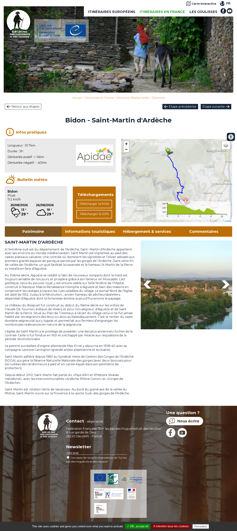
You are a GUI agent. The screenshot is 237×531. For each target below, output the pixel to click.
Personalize (200, 526)
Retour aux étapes (25, 106)
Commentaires (203, 231)
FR (228, 3)
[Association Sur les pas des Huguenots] (18, 36)
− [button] (126, 149)
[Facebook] (223, 12)
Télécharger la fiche (94, 204)
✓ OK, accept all (137, 526)
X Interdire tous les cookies (171, 526)
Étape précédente (182, 106)
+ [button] (126, 144)
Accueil (77, 97)
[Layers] (226, 145)
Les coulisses (203, 12)
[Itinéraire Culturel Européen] (61, 37)
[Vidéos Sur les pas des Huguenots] (229, 12)
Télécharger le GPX (94, 214)
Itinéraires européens (111, 12)
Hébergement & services (147, 231)
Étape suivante (214, 106)
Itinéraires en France (162, 12)
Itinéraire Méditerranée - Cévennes (141, 97)
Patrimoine (33, 231)
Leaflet (228, 220)
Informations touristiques (90, 231)
